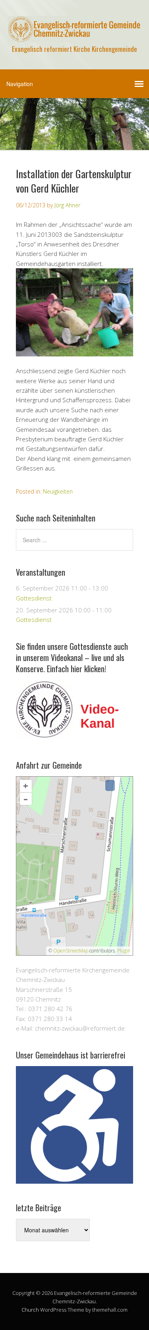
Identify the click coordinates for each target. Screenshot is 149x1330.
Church (30, 1309)
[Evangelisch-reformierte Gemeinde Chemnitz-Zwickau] (74, 35)
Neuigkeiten (58, 491)
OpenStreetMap (70, 950)
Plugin (123, 950)
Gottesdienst (34, 598)
